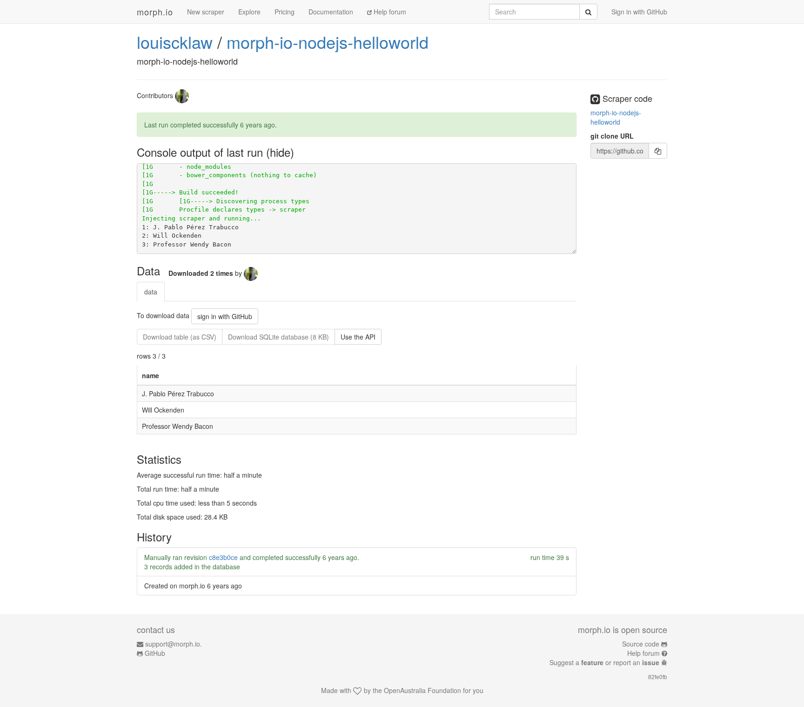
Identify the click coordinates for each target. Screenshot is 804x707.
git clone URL (612, 135)
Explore (249, 11)
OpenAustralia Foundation (422, 690)
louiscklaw (175, 41)
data (150, 291)
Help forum (389, 11)
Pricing (285, 11)
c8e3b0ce (223, 557)
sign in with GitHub (224, 316)
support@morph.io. (173, 643)
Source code (640, 643)
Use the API (358, 336)
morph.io (155, 12)
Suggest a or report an (604, 662)
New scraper (205, 11)
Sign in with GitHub (639, 11)
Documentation (330, 11)
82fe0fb (657, 676)
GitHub (155, 653)
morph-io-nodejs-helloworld (328, 41)
